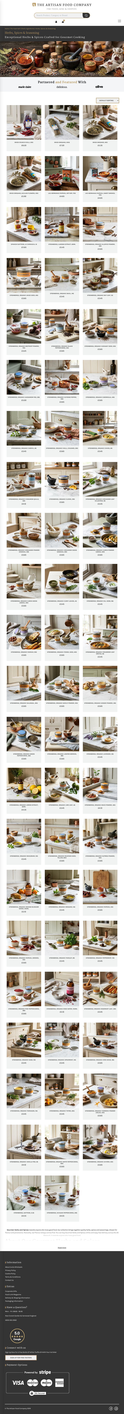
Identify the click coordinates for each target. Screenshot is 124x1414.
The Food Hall (15, 29)
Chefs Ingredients (27, 29)
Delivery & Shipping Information (17, 1298)
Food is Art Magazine (13, 1294)
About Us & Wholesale (13, 1267)
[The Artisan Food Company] (62, 12)
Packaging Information (14, 1301)
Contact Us (9, 1280)
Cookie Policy (10, 1274)
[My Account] (56, 21)
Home (7, 29)
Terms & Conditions (12, 1277)
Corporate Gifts (11, 1291)
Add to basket (28, 143)
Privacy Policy (10, 1270)
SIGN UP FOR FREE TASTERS (21, 1358)
